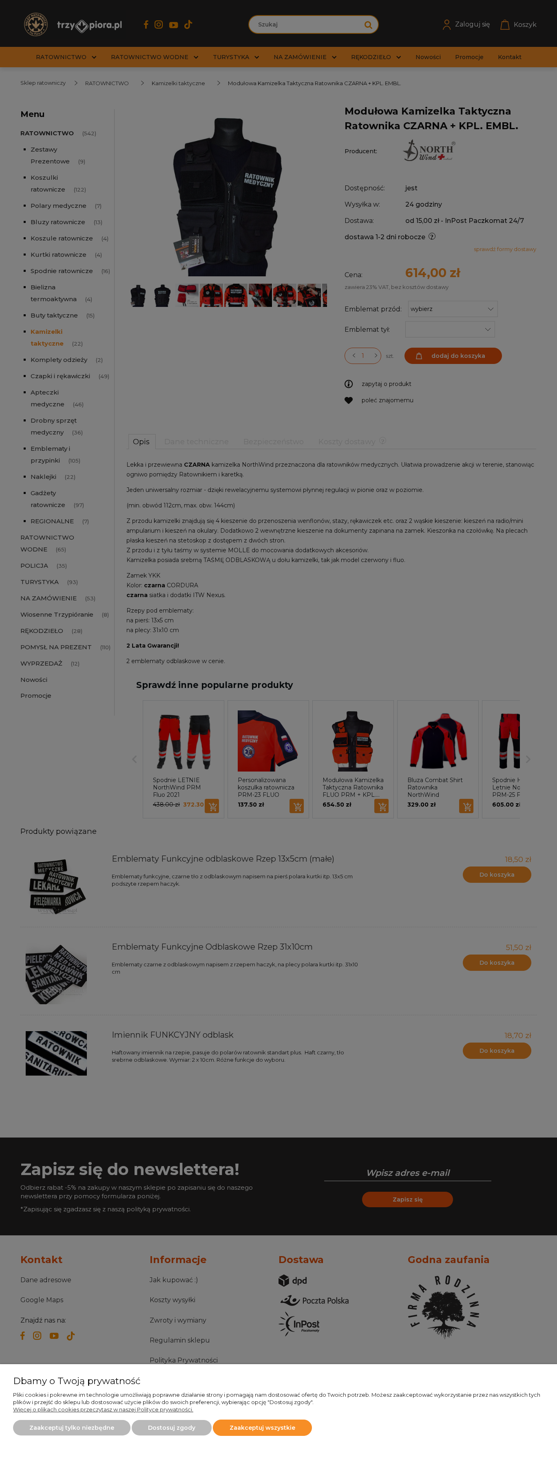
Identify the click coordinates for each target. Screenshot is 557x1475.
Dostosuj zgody (171, 1427)
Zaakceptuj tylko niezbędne (71, 1427)
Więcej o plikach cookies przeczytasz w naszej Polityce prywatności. (103, 1409)
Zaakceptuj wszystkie (262, 1427)
